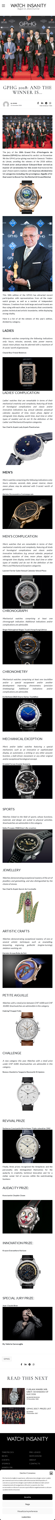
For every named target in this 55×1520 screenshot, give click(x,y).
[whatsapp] (50, 103)
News (5, 1456)
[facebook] (38, 103)
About (32, 1460)
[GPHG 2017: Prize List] (13, 1416)
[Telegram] (46, 103)
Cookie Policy (26, 1517)
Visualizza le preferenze (27, 1511)
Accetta (27, 1497)
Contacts (34, 1464)
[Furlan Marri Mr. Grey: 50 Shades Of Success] (13, 1397)
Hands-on (7, 1467)
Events (6, 14)
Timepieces (8, 1452)
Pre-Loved (35, 1452)
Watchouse (35, 1456)
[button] (51, 1473)
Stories (6, 1464)
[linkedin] (42, 103)
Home (2, 14)
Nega (27, 1504)
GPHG (7, 1359)
